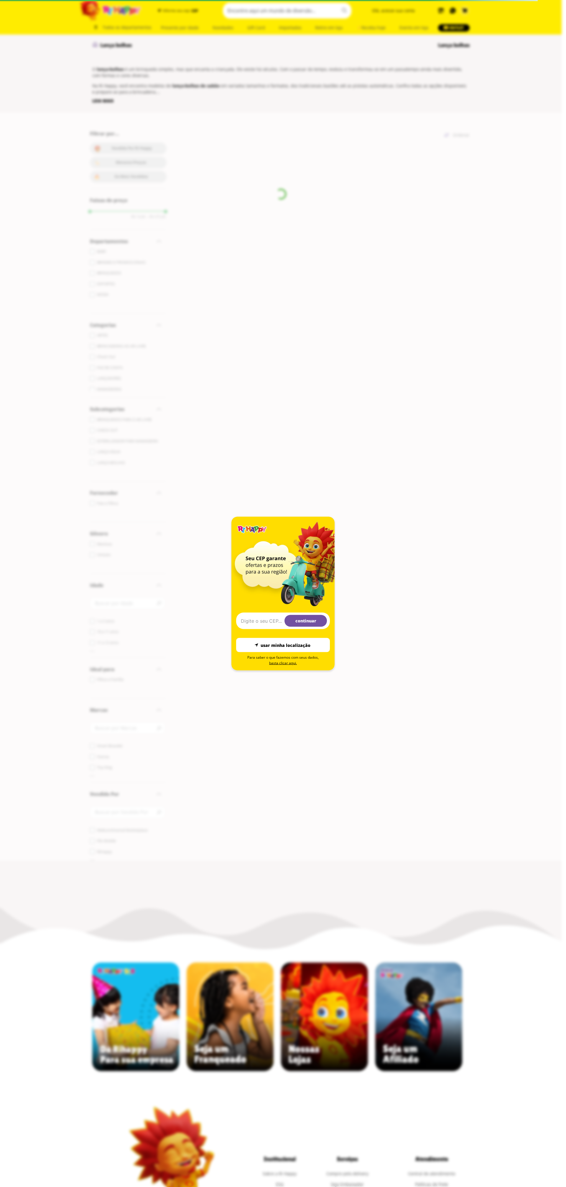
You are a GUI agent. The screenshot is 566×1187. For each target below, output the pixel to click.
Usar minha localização (285, 645)
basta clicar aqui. (283, 662)
